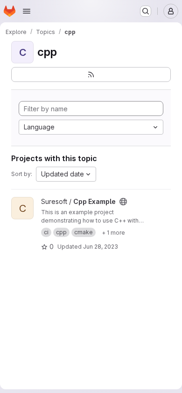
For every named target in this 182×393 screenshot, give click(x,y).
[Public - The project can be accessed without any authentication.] (123, 201)
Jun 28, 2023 (100, 246)
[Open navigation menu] (26, 11)
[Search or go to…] (145, 11)
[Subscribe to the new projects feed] (91, 74)
